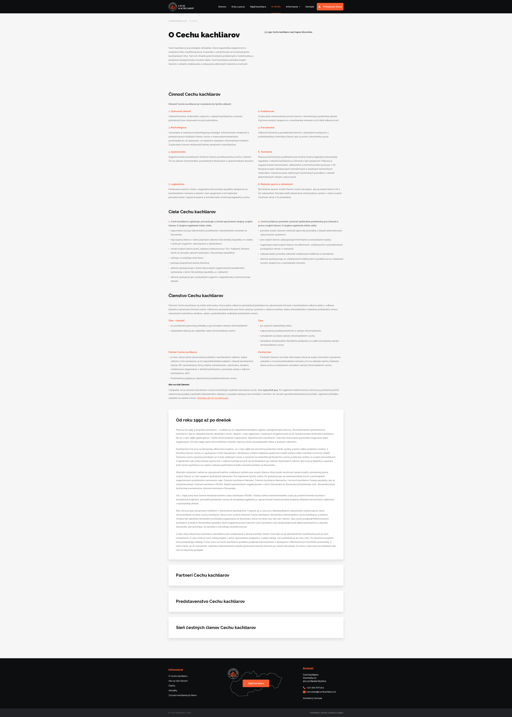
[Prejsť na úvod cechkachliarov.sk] (181, 6)
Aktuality (173, 690)
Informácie (292, 6)
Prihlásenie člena (332, 6)
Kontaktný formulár (312, 698)
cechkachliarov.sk (178, 21)
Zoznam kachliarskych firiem (183, 695)
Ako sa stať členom (178, 681)
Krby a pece (238, 6)
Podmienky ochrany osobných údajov (326, 713)
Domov (222, 6)
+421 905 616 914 (315, 687)
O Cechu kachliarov (178, 676)
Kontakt (310, 6)
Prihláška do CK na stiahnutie (212, 398)
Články (172, 685)
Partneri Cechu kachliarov (202, 575)
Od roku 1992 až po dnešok (203, 420)
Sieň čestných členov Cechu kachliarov (216, 627)
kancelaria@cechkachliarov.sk (321, 692)
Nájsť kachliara (258, 6)
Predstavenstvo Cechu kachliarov (210, 601)
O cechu (276, 6)
